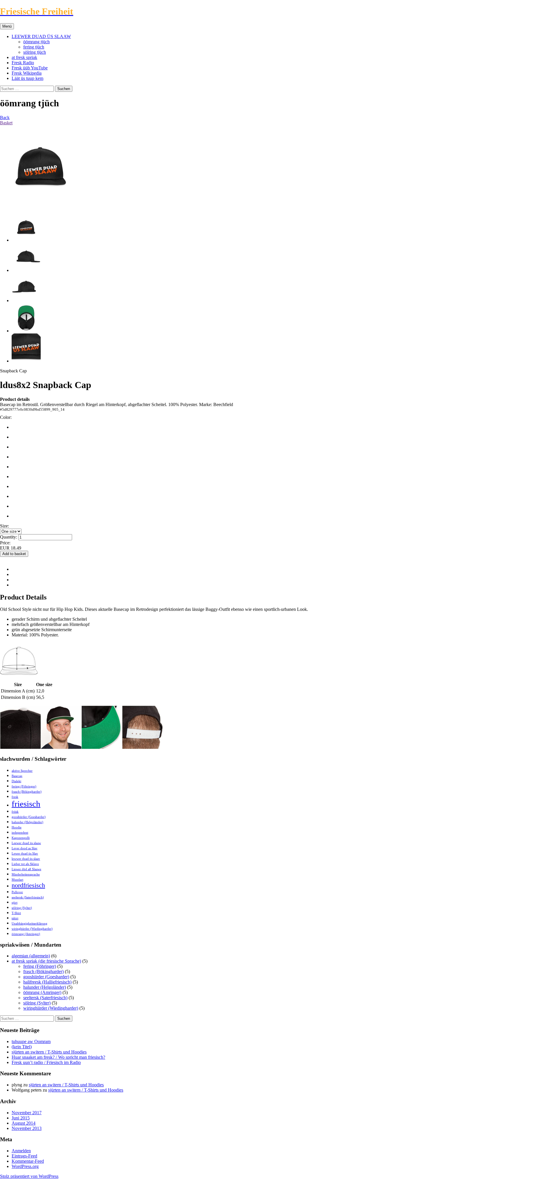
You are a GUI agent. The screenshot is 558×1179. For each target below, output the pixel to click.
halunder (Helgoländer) (27, 822)
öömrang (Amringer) (26, 934)
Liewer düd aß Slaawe (26, 869)
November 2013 (27, 1128)
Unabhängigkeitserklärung (29, 923)
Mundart (17, 879)
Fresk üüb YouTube (30, 67)
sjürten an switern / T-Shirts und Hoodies (49, 1051)
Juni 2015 (21, 1117)
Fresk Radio (23, 62)
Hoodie (17, 827)
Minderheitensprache (26, 874)
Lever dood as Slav (24, 848)
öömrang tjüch (36, 41)
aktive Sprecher (22, 770)
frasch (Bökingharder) (27, 791)
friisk (15, 811)
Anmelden (21, 1150)
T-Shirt (16, 913)
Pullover (17, 892)
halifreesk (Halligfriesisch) (47, 981)
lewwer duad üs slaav (26, 858)
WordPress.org (25, 1166)
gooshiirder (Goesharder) (29, 817)
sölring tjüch (34, 52)
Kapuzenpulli (21, 837)
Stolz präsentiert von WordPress (29, 1176)
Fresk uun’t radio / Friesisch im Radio (46, 1062)
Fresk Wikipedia (27, 73)
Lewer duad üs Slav (25, 853)
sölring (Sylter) (22, 907)
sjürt (14, 902)
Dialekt (16, 781)
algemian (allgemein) (31, 955)
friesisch (26, 803)
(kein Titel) (22, 1046)
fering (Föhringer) (24, 786)
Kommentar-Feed (28, 1161)
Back (5, 117)
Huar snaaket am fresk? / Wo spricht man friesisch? (58, 1057)
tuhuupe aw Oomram (31, 1041)
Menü (7, 26)
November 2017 (27, 1112)
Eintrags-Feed (24, 1155)
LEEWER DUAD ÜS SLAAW (41, 36)
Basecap (17, 776)
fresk (15, 796)
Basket (6, 122)
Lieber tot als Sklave (25, 864)
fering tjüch (33, 46)
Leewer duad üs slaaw (26, 843)
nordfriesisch (28, 885)
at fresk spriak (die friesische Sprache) (46, 961)
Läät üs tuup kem (27, 78)
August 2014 (23, 1123)
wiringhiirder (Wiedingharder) (32, 928)
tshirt (15, 918)
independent (20, 832)
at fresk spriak (24, 57)
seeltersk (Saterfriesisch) (28, 897)
